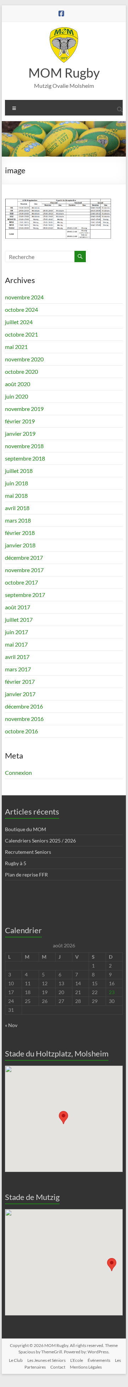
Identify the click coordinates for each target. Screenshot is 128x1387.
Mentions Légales (86, 1367)
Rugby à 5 (15, 863)
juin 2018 (16, 483)
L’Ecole (76, 1360)
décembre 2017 (24, 557)
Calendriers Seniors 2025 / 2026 (40, 841)
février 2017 (20, 681)
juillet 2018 (19, 470)
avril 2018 (17, 507)
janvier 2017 (20, 693)
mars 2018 (18, 520)
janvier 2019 (20, 433)
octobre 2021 (21, 334)
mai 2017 (16, 644)
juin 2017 (16, 631)
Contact (57, 1367)
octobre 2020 (21, 371)
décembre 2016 (24, 706)
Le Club (16, 1360)
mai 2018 (16, 495)
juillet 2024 (19, 321)
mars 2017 (18, 669)
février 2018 (20, 532)
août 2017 (17, 607)
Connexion (18, 772)
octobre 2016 (21, 731)
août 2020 (17, 383)
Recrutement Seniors (28, 852)
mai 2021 (16, 346)
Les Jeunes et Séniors (46, 1360)
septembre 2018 (25, 458)
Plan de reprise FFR (26, 875)
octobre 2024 (21, 309)
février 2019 (20, 421)
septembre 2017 (25, 594)
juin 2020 (16, 396)
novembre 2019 (24, 408)
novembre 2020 (24, 359)
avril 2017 (17, 656)
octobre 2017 (21, 582)
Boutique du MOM (25, 829)
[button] (63, 1117)
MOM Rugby (64, 72)
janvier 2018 (20, 545)
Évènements (99, 1360)
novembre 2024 (24, 297)
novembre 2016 (24, 718)
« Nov (11, 1025)
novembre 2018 (24, 445)
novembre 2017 (24, 569)
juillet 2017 (19, 619)
